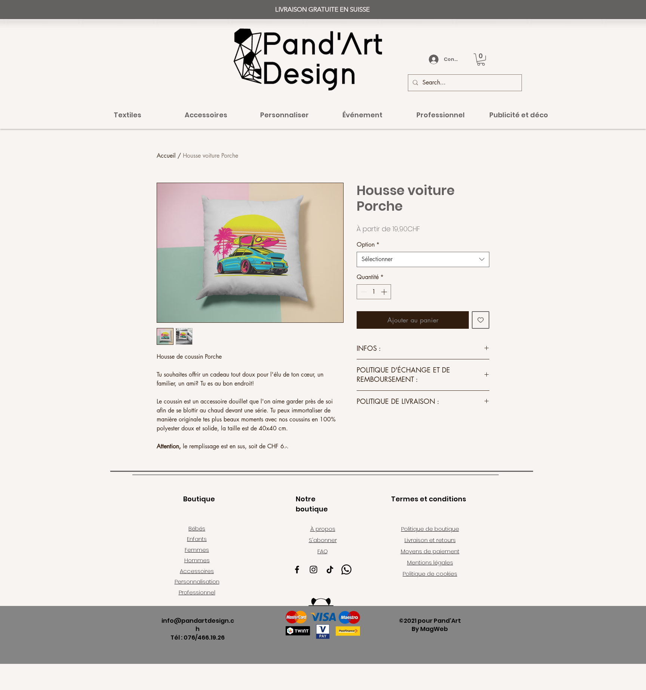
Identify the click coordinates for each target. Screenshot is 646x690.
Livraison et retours (430, 540)
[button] (481, 59)
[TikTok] (330, 569)
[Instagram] (313, 569)
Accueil (166, 156)
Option (368, 244)
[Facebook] (297, 569)
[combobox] (423, 259)
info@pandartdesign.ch (198, 624)
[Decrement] (363, 292)
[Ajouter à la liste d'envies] (480, 320)
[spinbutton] (373, 292)
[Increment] (384, 292)
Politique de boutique (430, 529)
